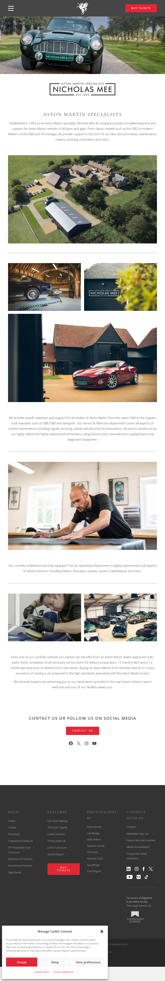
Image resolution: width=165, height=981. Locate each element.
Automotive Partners (20, 865)
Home (11, 821)
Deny (55, 962)
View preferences (88, 962)
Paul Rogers (94, 871)
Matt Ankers (94, 839)
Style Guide (14, 872)
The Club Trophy (57, 827)
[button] (102, 931)
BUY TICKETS (141, 8)
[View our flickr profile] (44, 750)
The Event (14, 834)
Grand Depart (55, 854)
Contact (131, 827)
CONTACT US (82, 730)
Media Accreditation (138, 847)
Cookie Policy (42, 971)
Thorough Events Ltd (139, 905)
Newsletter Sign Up (137, 833)
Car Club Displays (57, 821)
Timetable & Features (20, 841)
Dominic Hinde (95, 846)
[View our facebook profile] (21, 750)
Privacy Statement (63, 971)
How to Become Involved (141, 840)
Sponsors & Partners (20, 859)
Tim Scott (92, 852)
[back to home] (82, 8)
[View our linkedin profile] (7, 750)
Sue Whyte (93, 865)
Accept (22, 962)
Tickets (12, 827)
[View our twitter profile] (28, 750)
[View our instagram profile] (14, 750)
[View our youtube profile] (36, 750)
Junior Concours (57, 847)
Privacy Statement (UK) (114, 944)
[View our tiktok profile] (51, 750)
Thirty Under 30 (56, 841)
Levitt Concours (56, 834)
